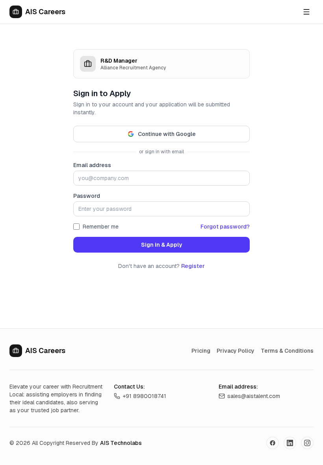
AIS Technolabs (121, 442)
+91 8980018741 (144, 396)
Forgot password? (225, 226)
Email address (92, 165)
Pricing (200, 350)
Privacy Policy (235, 350)
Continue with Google (167, 134)
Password (86, 195)
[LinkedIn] (290, 443)
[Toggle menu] (306, 12)
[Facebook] (272, 443)
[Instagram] (307, 443)
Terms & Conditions (287, 350)
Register (193, 266)
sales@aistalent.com (253, 396)
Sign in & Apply (161, 244)
